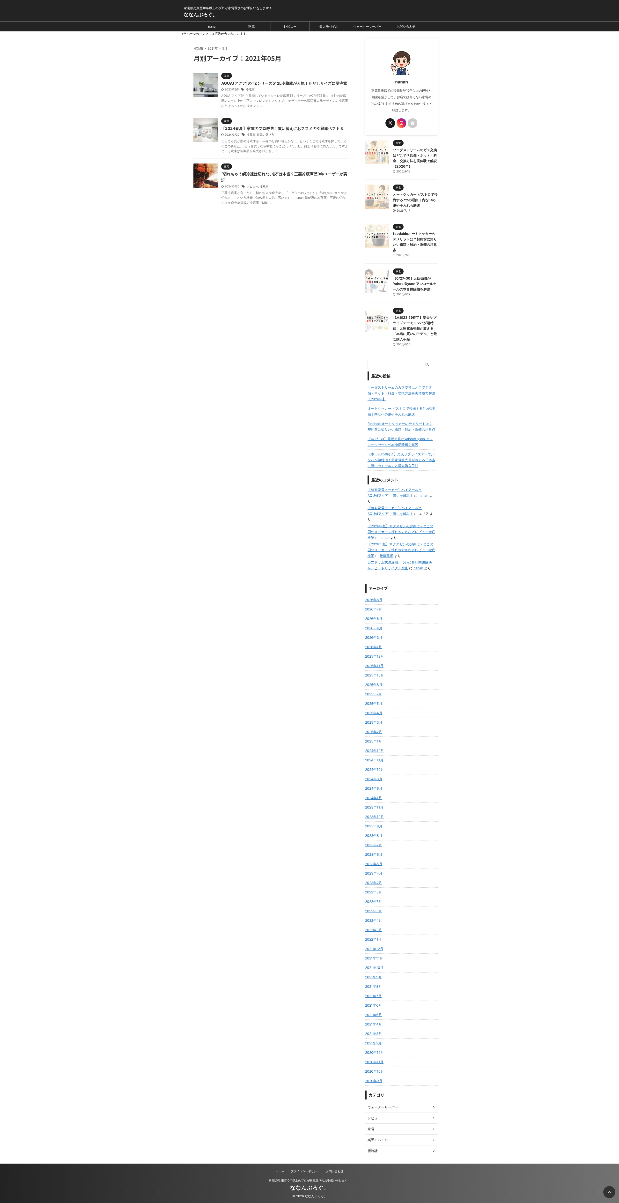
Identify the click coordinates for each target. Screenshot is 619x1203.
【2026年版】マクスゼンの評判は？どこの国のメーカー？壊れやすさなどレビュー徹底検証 (401, 532)
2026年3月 (373, 637)
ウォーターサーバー (367, 26)
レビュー (290, 26)
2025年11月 (374, 666)
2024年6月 (373, 788)
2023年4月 (373, 873)
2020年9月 (373, 1081)
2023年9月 (373, 826)
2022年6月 (373, 911)
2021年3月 (373, 1034)
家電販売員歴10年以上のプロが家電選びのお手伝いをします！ (309, 1180)
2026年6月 (373, 618)
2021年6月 (373, 1005)
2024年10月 (374, 769)
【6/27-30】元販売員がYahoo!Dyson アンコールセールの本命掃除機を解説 (414, 283)
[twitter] (390, 123)
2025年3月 (373, 722)
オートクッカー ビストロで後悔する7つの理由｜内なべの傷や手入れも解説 (415, 199)
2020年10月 (374, 1071)
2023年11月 (374, 807)
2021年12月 (374, 949)
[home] (412, 123)
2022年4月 (373, 920)
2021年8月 (373, 986)
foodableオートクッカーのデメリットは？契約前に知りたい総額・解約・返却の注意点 (401, 426)
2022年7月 (373, 901)
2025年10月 (374, 675)
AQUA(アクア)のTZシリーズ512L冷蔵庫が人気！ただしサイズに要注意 (284, 83)
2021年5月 (373, 1015)
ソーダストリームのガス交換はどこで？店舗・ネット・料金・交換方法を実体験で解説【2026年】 (401, 393)
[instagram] (401, 123)
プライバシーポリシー (305, 1171)
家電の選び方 (265, 134)
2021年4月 (373, 1024)
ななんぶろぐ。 (201, 14)
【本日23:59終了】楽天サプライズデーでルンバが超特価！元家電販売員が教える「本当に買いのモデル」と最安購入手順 (415, 328)
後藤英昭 (386, 556)
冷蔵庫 (250, 89)
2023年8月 (373, 835)
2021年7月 (373, 996)
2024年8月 (373, 779)
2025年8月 (373, 685)
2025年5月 (373, 703)
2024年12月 (374, 751)
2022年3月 (373, 930)
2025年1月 (373, 741)
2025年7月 (373, 694)
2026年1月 (373, 647)
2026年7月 (373, 609)
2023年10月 (374, 817)
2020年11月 (374, 1062)
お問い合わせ (406, 26)
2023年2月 (373, 883)
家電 (251, 26)
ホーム (280, 1171)
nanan (212, 26)
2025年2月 (373, 732)
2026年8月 (373, 600)
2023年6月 (373, 854)
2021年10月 (374, 967)
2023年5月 (373, 864)
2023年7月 (373, 845)
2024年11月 (374, 760)
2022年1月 (373, 939)
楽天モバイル (328, 26)
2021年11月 (374, 958)
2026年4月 (373, 628)
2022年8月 (373, 892)
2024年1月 (373, 798)
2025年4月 (373, 713)
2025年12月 (374, 656)
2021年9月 (373, 977)
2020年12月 (374, 1052)
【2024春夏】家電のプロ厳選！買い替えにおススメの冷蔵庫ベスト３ (282, 128)
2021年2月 (373, 1043)
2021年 (212, 48)
